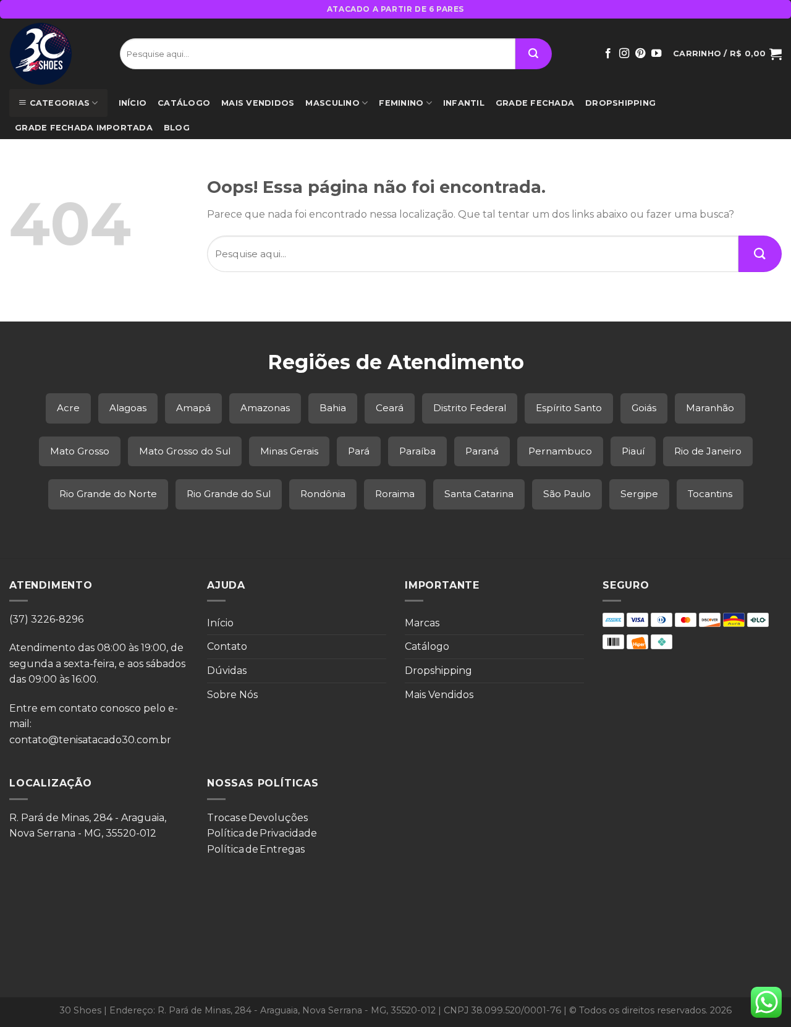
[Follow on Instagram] (624, 53)
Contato (227, 646)
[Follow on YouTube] (656, 53)
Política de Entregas (256, 849)
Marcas (422, 623)
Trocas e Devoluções (257, 818)
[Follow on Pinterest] (640, 53)
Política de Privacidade (262, 833)
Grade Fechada (535, 103)
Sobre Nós (232, 695)
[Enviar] (533, 53)
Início (133, 103)
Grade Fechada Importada (84, 127)
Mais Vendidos (257, 103)
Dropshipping (620, 103)
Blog (177, 127)
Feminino (401, 103)
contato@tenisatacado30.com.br (90, 740)
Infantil (463, 103)
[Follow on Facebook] (608, 53)
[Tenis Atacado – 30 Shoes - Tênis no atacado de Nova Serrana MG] (55, 54)
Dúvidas (227, 670)
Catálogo (184, 103)
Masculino (332, 103)
